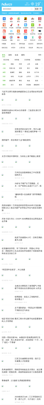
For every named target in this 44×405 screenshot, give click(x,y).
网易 (39, 21)
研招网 (40, 34)
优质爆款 (38, 60)
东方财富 (4, 27)
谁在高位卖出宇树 (26, 13)
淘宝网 (18, 34)
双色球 (31, 47)
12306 (40, 40)
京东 (4, 34)
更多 (39, 55)
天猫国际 (4, 40)
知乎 (25, 40)
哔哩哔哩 (11, 34)
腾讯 (18, 21)
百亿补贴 (6, 60)
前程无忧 (4, 47)
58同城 (17, 60)
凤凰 (11, 21)
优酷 (11, 40)
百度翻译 (25, 27)
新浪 (32, 21)
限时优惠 (22, 44)
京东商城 (27, 60)
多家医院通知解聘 (14, 13)
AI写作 (13, 47)
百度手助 (32, 34)
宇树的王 (4, 13)
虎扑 (18, 40)
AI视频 (4, 44)
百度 (4, 21)
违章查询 (39, 44)
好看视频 (39, 27)
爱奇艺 (33, 27)
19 (37, 4)
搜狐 (25, 21)
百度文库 (32, 40)
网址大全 (39, 47)
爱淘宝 (26, 34)
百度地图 (18, 27)
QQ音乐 (30, 44)
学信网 (11, 27)
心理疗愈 (22, 47)
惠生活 (13, 44)
